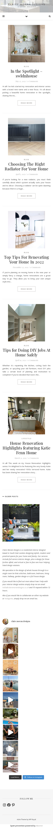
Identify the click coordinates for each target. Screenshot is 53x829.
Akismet (39, 825)
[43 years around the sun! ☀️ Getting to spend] (10, 716)
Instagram (9, 598)
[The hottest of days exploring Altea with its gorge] (10, 700)
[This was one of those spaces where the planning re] (10, 748)
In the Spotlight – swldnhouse (27, 73)
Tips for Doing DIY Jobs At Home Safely (26, 352)
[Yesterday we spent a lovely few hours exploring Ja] (10, 667)
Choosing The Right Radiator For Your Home (26, 166)
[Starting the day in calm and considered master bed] (10, 764)
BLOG (26, 66)
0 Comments (32, 81)
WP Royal (32, 819)
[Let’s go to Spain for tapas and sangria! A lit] (10, 732)
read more (26, 103)
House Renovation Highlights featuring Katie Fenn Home (26, 447)
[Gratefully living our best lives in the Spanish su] (10, 684)
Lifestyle (26, 438)
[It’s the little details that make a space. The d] (10, 651)
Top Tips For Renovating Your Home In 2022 (26, 259)
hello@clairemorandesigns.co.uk (15, 587)
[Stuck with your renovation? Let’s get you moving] (10, 635)
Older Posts (11, 496)
